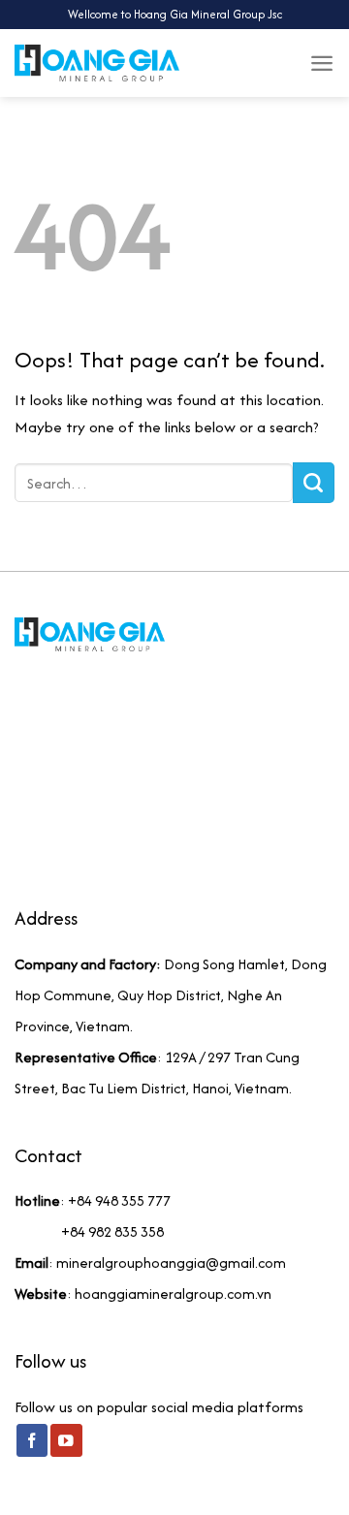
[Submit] (313, 482)
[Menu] (321, 63)
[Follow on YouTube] (65, 1440)
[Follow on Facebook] (32, 1440)
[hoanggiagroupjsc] (97, 63)
